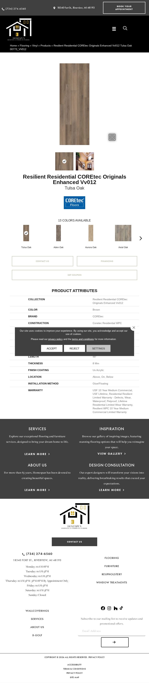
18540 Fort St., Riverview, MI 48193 (76, 7)
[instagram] (109, 608)
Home (13, 45)
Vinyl (35, 45)
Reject (74, 348)
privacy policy (55, 339)
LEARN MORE (36, 454)
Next (118, 159)
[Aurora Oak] (91, 233)
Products (46, 45)
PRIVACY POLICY (96, 657)
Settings (98, 348)
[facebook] (103, 608)
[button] (124, 8)
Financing (107, 261)
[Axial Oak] (123, 233)
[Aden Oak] (58, 233)
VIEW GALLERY (110, 453)
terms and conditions (83, 339)
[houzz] (115, 608)
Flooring (24, 45)
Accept (52, 348)
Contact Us (42, 261)
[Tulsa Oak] (26, 233)
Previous (31, 159)
